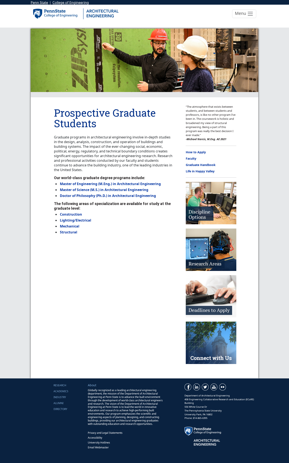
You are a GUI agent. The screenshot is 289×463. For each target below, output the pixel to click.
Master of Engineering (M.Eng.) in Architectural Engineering (110, 183)
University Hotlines (99, 442)
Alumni (58, 403)
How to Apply (196, 152)
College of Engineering (70, 2)
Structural (68, 232)
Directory (60, 409)
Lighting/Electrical (75, 220)
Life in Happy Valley (200, 171)
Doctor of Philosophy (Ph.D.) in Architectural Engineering (108, 195)
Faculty (191, 158)
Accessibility (95, 437)
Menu (241, 13)
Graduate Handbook (201, 165)
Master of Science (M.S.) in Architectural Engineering (104, 189)
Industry (60, 397)
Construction (71, 214)
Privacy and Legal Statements (105, 433)
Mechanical (69, 226)
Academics (61, 391)
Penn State (39, 2)
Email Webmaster (98, 447)
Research (60, 385)
